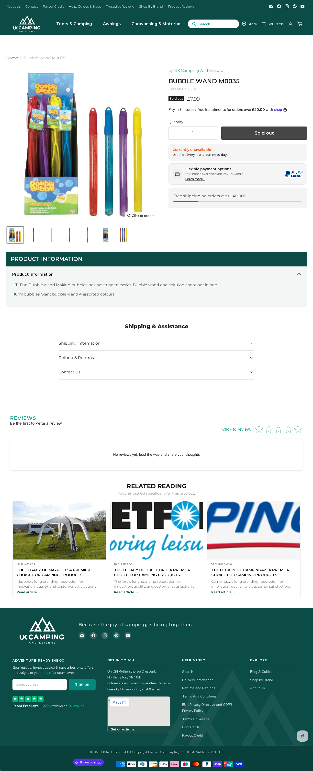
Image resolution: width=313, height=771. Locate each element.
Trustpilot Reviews (120, 6)
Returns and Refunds (198, 688)
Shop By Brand (151, 6)
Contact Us (191, 727)
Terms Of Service (195, 719)
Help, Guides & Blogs (85, 6)
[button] (15, 235)
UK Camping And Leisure (198, 70)
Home (12, 58)
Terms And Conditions (199, 696)
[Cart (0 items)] (299, 24)
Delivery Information (197, 680)
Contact (31, 6)
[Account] (290, 24)
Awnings (112, 23)
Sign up (82, 684)
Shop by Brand (261, 680)
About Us (13, 6)
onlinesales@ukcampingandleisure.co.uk (138, 683)
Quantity (175, 122)
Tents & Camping (74, 23)
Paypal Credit (53, 6)
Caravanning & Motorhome (159, 23)
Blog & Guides (261, 671)
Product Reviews (181, 6)
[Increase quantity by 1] (211, 133)
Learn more (195, 179)
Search (187, 671)
